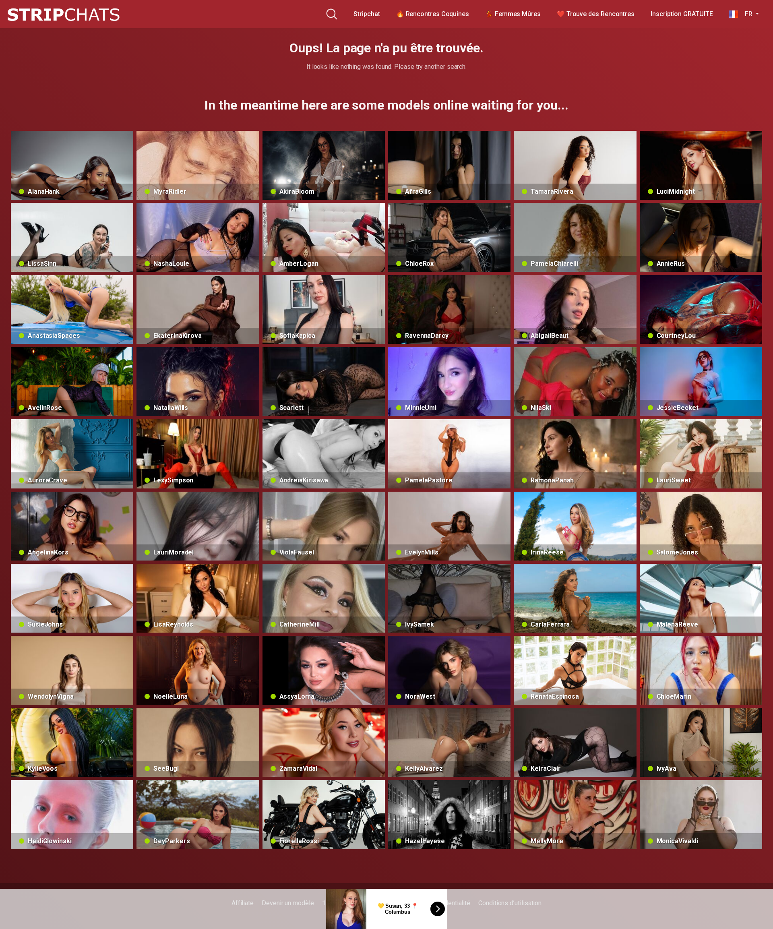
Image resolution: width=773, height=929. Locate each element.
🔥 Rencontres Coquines (432, 14)
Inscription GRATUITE (682, 14)
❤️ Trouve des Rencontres (596, 14)
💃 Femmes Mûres (513, 14)
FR (746, 14)
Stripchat (366, 14)
